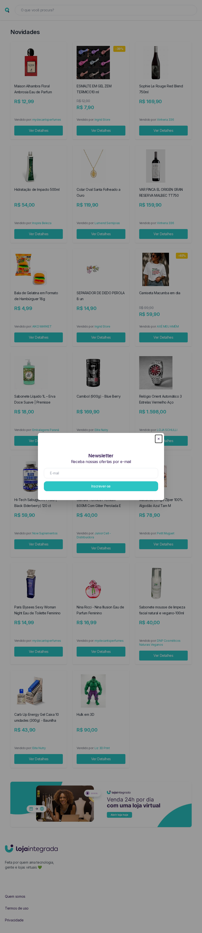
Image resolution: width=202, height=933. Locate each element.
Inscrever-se (101, 486)
